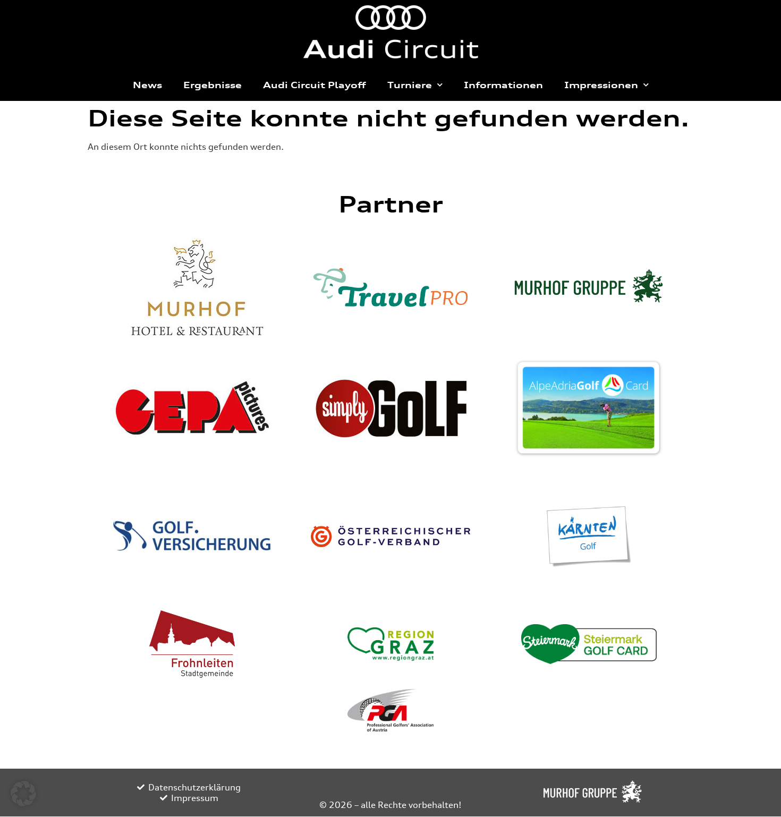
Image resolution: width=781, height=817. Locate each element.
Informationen (503, 85)
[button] (23, 793)
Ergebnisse (212, 85)
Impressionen (601, 85)
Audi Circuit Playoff (314, 85)
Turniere (409, 85)
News (147, 85)
